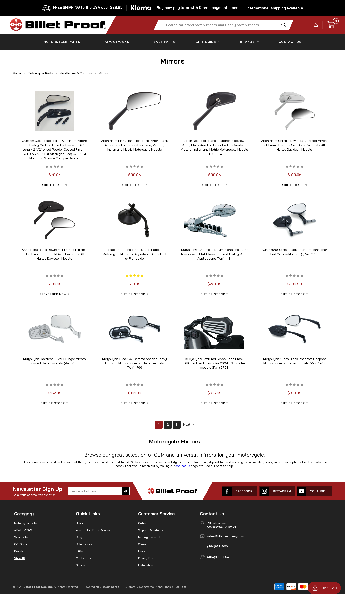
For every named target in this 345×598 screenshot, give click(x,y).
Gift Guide (206, 42)
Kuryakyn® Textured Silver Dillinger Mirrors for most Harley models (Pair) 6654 (54, 361)
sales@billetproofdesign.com (226, 536)
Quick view (54, 106)
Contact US (290, 42)
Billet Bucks (84, 544)
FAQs (79, 551)
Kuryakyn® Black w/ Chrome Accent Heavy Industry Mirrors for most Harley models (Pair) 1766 (134, 363)
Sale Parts (164, 42)
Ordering (143, 523)
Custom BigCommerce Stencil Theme (149, 587)
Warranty (144, 544)
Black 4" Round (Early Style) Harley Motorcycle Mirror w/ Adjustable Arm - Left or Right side (134, 254)
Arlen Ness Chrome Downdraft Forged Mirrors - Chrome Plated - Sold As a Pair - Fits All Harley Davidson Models (294, 145)
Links (141, 551)
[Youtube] (314, 491)
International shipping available (274, 8)
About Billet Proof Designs (93, 530)
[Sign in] (316, 25)
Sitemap (81, 565)
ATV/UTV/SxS (117, 42)
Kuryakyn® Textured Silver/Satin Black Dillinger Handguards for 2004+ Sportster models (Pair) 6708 (214, 363)
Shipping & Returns (150, 530)
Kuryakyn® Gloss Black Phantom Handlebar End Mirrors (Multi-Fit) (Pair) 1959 (294, 252)
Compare (53, 116)
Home (79, 523)
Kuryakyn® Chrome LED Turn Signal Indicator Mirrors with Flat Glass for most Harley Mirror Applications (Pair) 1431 (214, 254)
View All (19, 558)
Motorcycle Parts (61, 42)
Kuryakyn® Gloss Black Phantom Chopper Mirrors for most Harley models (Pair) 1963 (294, 361)
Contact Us (83, 558)
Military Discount (149, 537)
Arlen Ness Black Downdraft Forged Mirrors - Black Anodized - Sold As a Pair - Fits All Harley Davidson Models (54, 254)
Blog (79, 537)
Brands (247, 42)
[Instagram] (277, 491)
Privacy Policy (147, 558)
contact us (182, 466)
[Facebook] (240, 491)
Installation (145, 565)
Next (187, 424)
